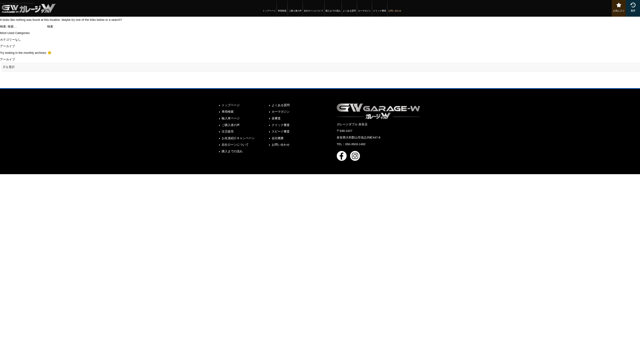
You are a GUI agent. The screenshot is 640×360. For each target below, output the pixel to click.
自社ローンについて (313, 11)
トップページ (269, 11)
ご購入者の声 (295, 11)
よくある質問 (349, 11)
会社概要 (278, 138)
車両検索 (282, 11)
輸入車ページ (231, 118)
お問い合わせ (394, 11)
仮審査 (276, 118)
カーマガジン (364, 11)
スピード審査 (281, 131)
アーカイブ (7, 59)
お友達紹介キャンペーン (238, 138)
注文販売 (228, 131)
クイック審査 (379, 11)
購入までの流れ (333, 11)
